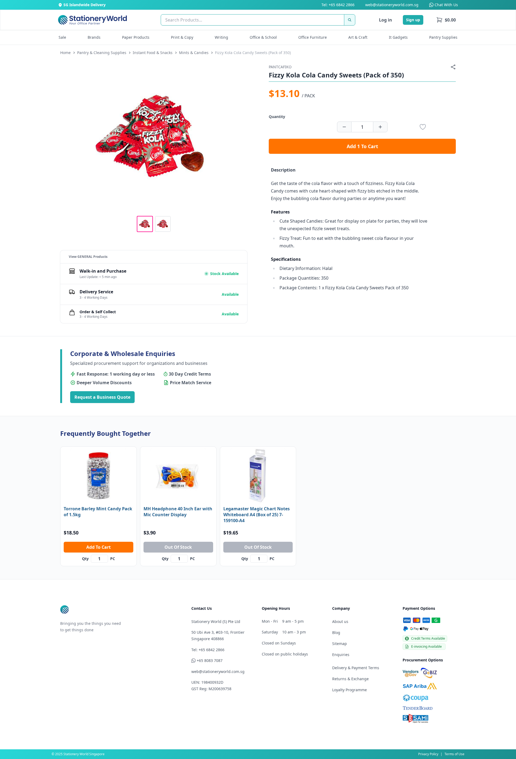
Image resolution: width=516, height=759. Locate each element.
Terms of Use (454, 754)
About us (340, 621)
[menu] (446, 20)
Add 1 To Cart (362, 146)
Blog (336, 632)
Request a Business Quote (102, 397)
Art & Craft (357, 37)
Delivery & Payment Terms (355, 667)
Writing (221, 37)
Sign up (413, 19)
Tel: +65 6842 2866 (337, 4)
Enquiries (340, 654)
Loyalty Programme (349, 689)
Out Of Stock (178, 547)
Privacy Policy (428, 754)
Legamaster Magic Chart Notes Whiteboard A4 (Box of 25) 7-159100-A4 (256, 514)
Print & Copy (182, 37)
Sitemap (339, 643)
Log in (385, 20)
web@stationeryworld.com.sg (391, 4)
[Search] (349, 20)
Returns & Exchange (350, 678)
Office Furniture (312, 37)
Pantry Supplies (443, 37)
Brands (94, 37)
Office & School (263, 37)
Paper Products (135, 37)
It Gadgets (398, 37)
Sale (62, 37)
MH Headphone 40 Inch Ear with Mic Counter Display (178, 512)
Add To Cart (98, 547)
